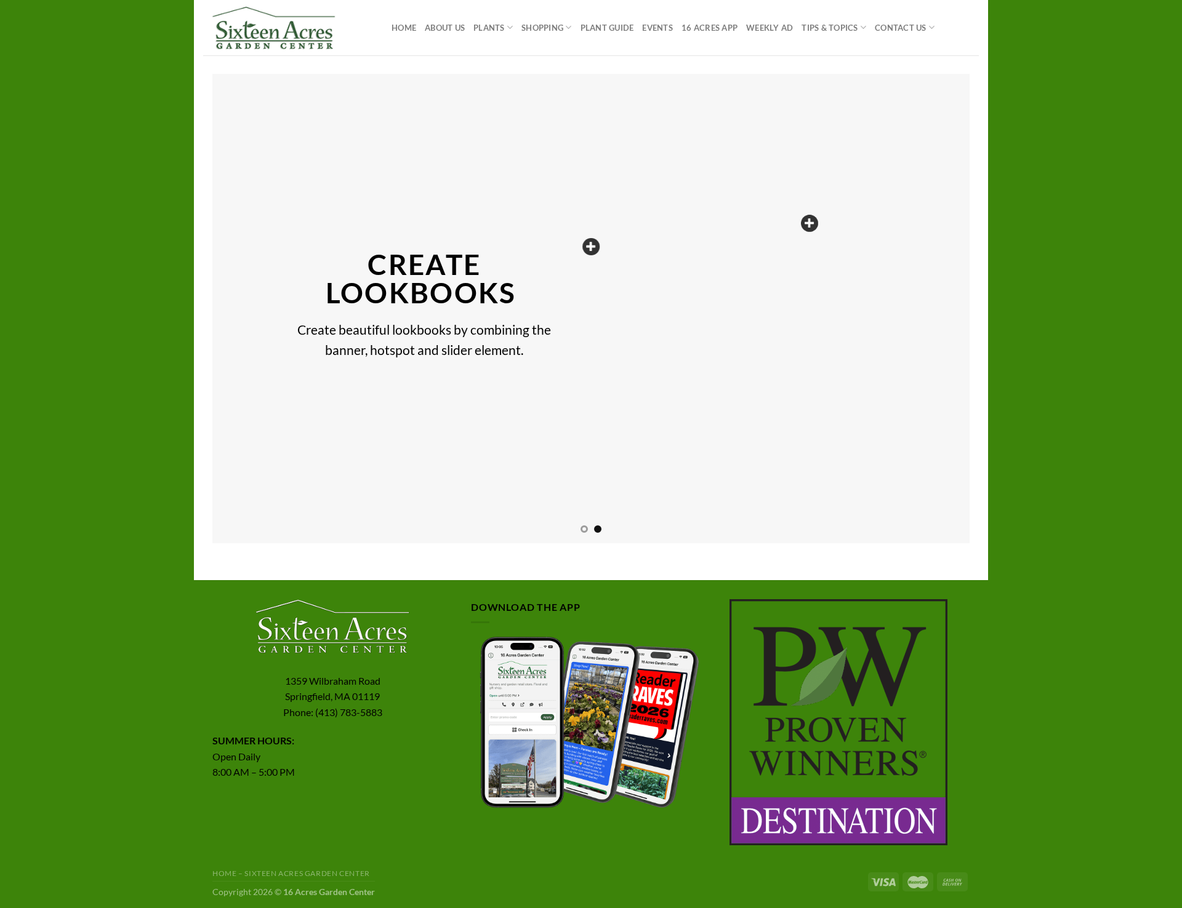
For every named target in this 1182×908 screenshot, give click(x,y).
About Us (445, 28)
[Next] (939, 308)
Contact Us (901, 28)
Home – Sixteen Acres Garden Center (291, 873)
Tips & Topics (830, 28)
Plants (489, 28)
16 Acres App (709, 28)
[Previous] (243, 308)
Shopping (542, 28)
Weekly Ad (769, 28)
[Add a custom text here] (591, 246)
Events (657, 28)
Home (404, 28)
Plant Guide (607, 28)
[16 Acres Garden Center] (288, 27)
